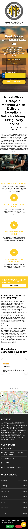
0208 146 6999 (9, 448)
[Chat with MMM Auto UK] (23, 524)
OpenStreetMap (20, 413)
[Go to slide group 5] (17, 388)
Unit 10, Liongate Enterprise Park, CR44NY (13, 453)
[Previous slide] (2, 372)
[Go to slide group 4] (15, 388)
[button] (14, 401)
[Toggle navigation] (25, 13)
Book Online (14, 285)
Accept (9, 526)
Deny (19, 526)
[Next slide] (25, 372)
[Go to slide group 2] (12, 388)
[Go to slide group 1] (10, 388)
